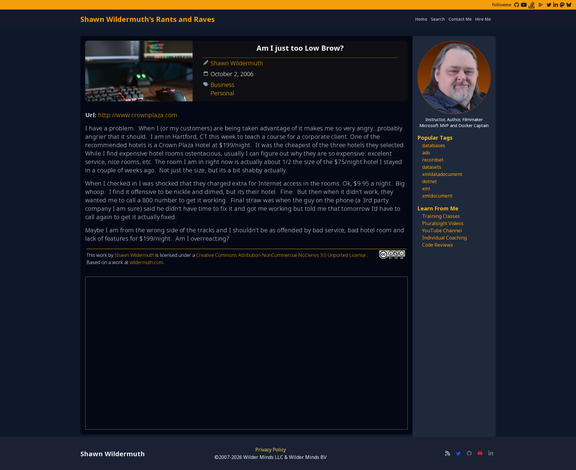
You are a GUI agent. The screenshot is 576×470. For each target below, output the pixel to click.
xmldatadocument (442, 174)
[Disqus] (246, 353)
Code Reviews (437, 245)
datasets (431, 167)
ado (426, 152)
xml (426, 188)
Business (222, 85)
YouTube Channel (442, 230)
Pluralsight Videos (443, 223)
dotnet (429, 181)
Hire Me (483, 19)
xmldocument (437, 195)
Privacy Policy (270, 449)
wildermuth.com (146, 262)
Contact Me (460, 19)
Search (438, 19)
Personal (222, 93)
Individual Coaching (444, 237)
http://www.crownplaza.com (137, 115)
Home (421, 19)
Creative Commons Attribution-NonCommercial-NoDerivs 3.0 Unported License (281, 255)
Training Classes (441, 216)
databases (433, 145)
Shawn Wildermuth (237, 63)
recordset (432, 159)
